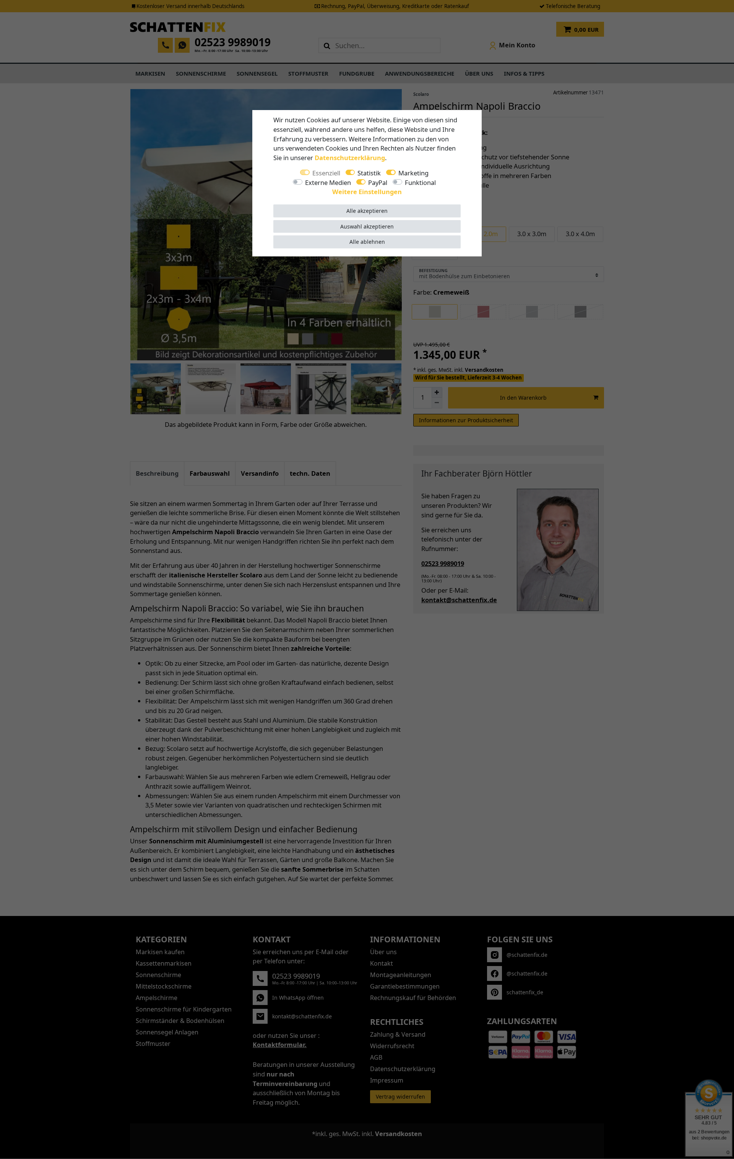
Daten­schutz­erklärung (350, 157)
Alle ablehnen (367, 241)
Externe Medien (328, 182)
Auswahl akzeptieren (367, 226)
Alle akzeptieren (367, 210)
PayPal (377, 182)
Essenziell (326, 173)
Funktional (420, 182)
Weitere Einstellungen (367, 191)
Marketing (413, 173)
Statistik (369, 173)
